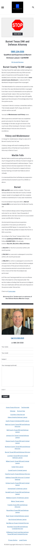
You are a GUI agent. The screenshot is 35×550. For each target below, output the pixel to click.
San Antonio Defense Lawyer (17, 519)
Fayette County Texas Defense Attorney (17, 474)
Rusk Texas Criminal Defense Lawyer (17, 516)
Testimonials (25, 407)
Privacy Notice (12, 540)
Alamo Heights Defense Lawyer (17, 417)
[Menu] (2, 7)
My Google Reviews (17, 62)
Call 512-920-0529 (17, 338)
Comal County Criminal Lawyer (17, 470)
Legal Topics (23, 540)
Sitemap (12, 411)
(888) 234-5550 (17, 51)
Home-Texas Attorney (13, 407)
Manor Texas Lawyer (17, 501)
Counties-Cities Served (17, 414)
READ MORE (17, 34)
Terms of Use (21, 411)
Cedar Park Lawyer (17, 467)
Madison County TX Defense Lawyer (17, 498)
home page (11, 291)
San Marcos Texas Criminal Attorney (17, 523)
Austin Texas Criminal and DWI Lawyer (17, 421)
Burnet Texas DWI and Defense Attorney (17, 452)
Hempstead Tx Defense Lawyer (17, 488)
